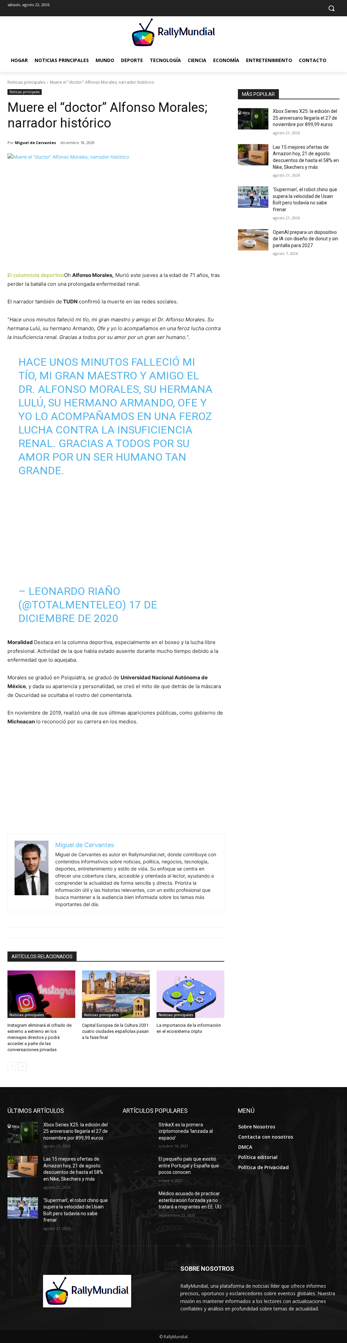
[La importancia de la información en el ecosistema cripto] (190, 994)
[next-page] (22, 1066)
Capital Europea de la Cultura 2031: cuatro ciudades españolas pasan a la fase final (115, 1031)
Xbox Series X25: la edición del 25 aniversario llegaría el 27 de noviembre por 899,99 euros (305, 117)
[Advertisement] (115, 220)
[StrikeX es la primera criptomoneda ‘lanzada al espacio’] (138, 1132)
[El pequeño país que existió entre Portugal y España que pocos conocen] (138, 1166)
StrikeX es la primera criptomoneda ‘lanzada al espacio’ (186, 1131)
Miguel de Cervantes (35, 142)
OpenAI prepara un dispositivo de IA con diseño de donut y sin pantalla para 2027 (305, 238)
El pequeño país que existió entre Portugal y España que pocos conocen (189, 1165)
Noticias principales (26, 82)
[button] (331, 8)
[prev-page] (11, 1066)
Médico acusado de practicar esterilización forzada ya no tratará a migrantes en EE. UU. (190, 1200)
